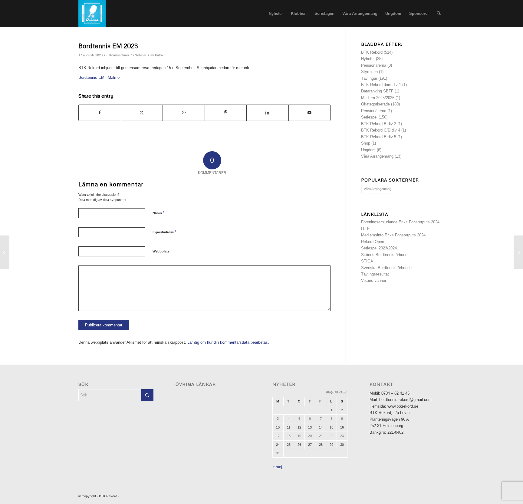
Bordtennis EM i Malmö (99, 77)
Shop (365, 143)
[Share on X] (142, 112)
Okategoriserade (375, 104)
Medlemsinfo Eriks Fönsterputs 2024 (393, 235)
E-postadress (164, 232)
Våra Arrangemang (377, 156)
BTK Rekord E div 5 (378, 137)
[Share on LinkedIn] (267, 112)
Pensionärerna (373, 65)
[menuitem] (276, 13)
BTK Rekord (372, 52)
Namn (158, 213)
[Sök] (439, 13)
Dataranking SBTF (377, 91)
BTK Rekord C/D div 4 (380, 130)
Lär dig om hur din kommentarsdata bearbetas (227, 342)
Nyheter (140, 55)
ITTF (365, 228)
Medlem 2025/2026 (377, 97)
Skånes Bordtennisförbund (384, 254)
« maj (277, 467)
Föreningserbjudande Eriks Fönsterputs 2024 (400, 222)
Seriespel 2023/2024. (379, 248)
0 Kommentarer (118, 55)
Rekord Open (372, 241)
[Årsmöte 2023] (4, 252)
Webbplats (161, 251)
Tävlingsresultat (375, 274)
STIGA (367, 261)
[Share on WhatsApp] (184, 112)
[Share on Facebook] (100, 112)
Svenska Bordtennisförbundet (387, 267)
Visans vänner (373, 280)
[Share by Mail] (310, 112)
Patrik (159, 55)
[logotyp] (92, 13)
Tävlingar (369, 78)
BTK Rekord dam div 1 (381, 84)
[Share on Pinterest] (226, 112)
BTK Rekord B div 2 (378, 124)
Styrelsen (369, 71)
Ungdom (368, 150)
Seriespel (369, 117)
